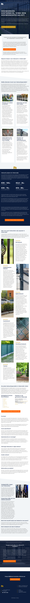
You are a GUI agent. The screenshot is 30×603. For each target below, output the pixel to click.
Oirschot (16, 404)
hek (16, 357)
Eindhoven (5, 398)
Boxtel (24, 403)
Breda (4, 400)
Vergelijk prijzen (15, 579)
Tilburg (4, 399)
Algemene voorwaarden (22, 592)
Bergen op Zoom (6, 407)
